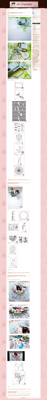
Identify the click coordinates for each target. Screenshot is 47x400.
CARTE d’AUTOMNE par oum (35, 38)
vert (26, 179)
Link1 (22, 397)
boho (17, 395)
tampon (22, 395)
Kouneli (14, 272)
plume (25, 179)
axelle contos (15, 183)
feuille (22, 179)
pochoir (25, 272)
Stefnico (38, 58)
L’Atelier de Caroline (34, 31)
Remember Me (34, 13)
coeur (19, 272)
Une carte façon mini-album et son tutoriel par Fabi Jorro (36, 45)
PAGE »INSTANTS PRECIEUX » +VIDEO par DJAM (16, 275)
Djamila (14, 276)
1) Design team (34, 25)
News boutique (11, 395)
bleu (17, 179)
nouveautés (19, 395)
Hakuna (11, 179)
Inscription (34, 67)
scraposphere (27, 272)
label (23, 179)
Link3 (24, 397)
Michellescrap (36, 53)
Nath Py (33, 32)
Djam (37, 51)
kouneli (23, 272)
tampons (34, 60)
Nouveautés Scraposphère (12, 391)
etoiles (20, 272)
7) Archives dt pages (12, 272)
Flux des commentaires (35, 69)
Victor (33, 33)
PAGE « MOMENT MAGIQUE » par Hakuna (14, 12)
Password (33, 11)
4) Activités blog (34, 27)
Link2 (23, 397)
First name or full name (34, 18)
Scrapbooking (33, 56)
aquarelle (16, 179)
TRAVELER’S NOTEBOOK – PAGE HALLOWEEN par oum (36, 39)
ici (21, 208)
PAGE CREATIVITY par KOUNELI (13, 182)
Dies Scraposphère (34, 51)
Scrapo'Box (36, 56)
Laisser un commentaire (26, 395)
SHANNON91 (34, 58)
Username (33, 10)
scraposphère (14, 392)
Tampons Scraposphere (36, 61)
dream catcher (19, 179)
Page (24, 179)
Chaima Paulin (34, 30)
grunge (21, 272)
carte (33, 49)
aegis (16, 395)
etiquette (21, 179)
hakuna (14, 13)
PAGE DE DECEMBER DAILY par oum (36, 36)
